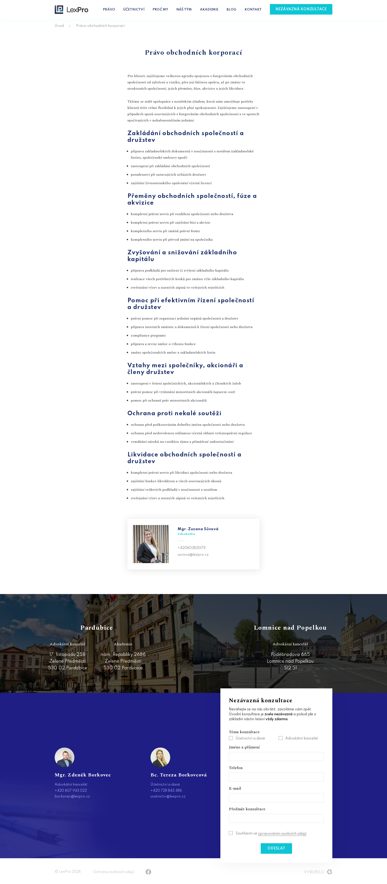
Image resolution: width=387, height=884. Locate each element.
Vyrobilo (314, 872)
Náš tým (184, 9)
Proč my (160, 9)
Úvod (59, 26)
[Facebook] (148, 872)
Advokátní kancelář (301, 738)
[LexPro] (71, 9)
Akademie (209, 9)
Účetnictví (133, 9)
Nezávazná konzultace (301, 9)
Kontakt (253, 9)
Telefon (236, 767)
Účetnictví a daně (250, 738)
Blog (231, 9)
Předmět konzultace (247, 809)
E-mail (235, 788)
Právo (109, 9)
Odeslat (276, 848)
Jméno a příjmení (244, 747)
